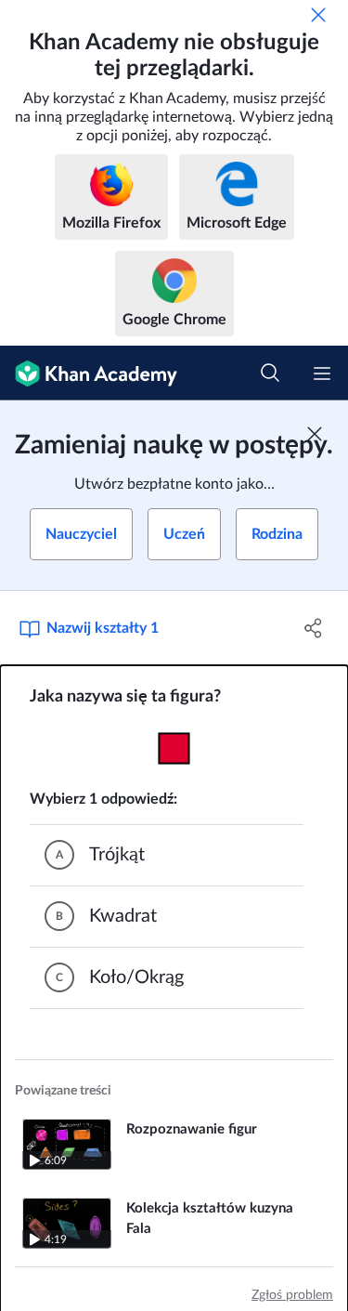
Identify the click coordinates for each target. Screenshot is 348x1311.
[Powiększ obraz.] (174, 748)
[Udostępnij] (313, 628)
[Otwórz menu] (322, 373)
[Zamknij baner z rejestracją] (314, 433)
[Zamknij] (318, 15)
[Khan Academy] (88, 373)
